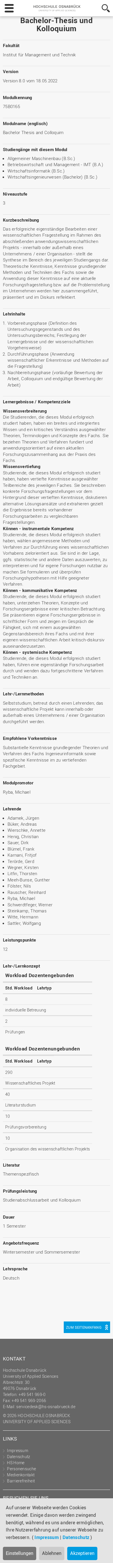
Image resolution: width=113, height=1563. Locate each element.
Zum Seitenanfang (83, 1327)
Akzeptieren (82, 1553)
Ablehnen (51, 1553)
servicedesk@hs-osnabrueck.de (45, 1406)
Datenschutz (76, 1537)
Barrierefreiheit (21, 1481)
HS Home (15, 1462)
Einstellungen (19, 1553)
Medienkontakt (20, 1474)
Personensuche (21, 1468)
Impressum (46, 1537)
